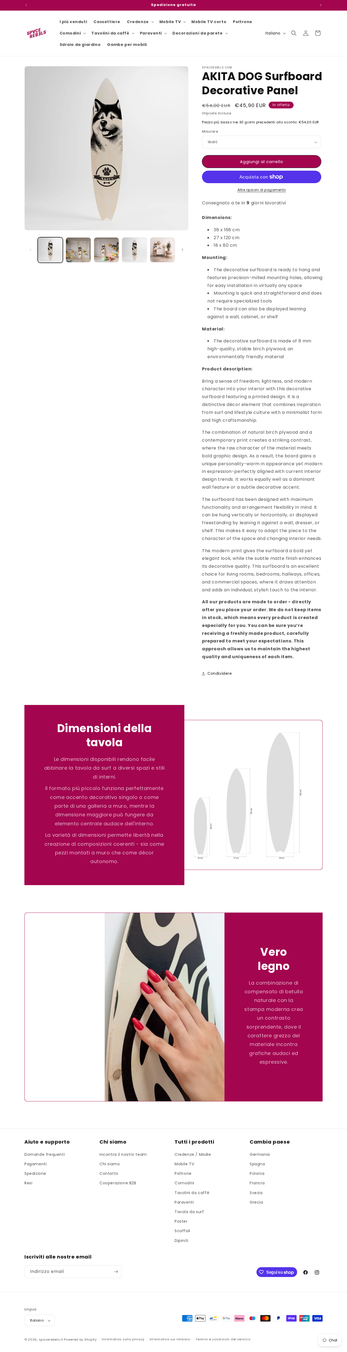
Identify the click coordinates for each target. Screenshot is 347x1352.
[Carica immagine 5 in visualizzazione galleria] (134, 250)
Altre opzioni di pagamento (261, 190)
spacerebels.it (51, 1339)
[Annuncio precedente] (26, 5)
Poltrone (183, 1173)
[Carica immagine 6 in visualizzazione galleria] (162, 250)
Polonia (257, 1173)
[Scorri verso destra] (182, 250)
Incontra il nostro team (123, 1154)
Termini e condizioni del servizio (222, 1339)
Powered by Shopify (80, 1339)
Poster (181, 1221)
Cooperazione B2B (117, 1183)
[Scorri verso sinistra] (30, 250)
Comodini (184, 1183)
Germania (260, 1154)
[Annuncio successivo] (321, 5)
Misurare (210, 131)
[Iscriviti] (116, 1271)
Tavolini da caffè (192, 1192)
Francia (257, 1183)
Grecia (256, 1202)
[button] (140, 21)
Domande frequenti (44, 1154)
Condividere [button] (219, 673)
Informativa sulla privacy (123, 1339)
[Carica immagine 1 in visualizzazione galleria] (50, 250)
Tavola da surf (189, 1211)
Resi (28, 1183)
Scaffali (182, 1231)
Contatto (108, 1173)
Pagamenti (35, 1164)
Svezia (256, 1192)
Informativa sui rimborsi (170, 1339)
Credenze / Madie (193, 1154)
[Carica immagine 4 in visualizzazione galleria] (106, 250)
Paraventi (184, 1202)
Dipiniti (181, 1240)
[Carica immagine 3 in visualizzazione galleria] (78, 250)
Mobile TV (184, 1164)
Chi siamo (109, 1164)
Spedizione (35, 1173)
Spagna (257, 1164)
